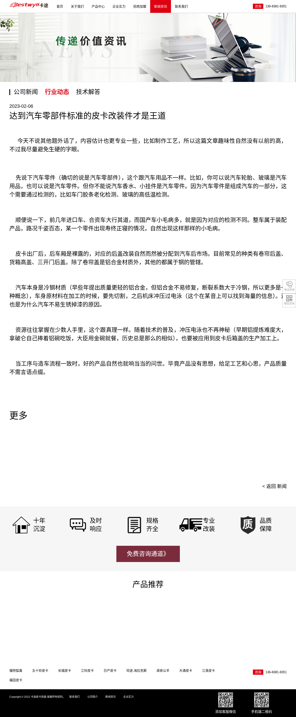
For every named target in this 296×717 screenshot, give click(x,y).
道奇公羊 (162, 670)
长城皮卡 (64, 670)
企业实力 (118, 6)
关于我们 (77, 6)
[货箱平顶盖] (256, 621)
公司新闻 (26, 92)
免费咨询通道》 (148, 554)
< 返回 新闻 (274, 486)
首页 (60, 6)
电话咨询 (289, 289)
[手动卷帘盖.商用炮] (185, 621)
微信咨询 (289, 303)
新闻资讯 (160, 6)
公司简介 (92, 696)
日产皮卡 (110, 670)
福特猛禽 (15, 670)
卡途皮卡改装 (29, 5)
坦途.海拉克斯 (136, 670)
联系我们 (181, 6)
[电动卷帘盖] (42, 621)
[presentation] (278, 454)
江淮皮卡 (208, 670)
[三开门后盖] (113, 621)
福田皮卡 (15, 680)
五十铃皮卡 (40, 670)
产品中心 (98, 6)
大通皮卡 (185, 670)
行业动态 (57, 92)
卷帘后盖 (270, 254)
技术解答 (88, 92)
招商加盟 (139, 6)
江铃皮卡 (87, 670)
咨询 (258, 6)
